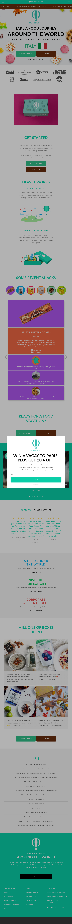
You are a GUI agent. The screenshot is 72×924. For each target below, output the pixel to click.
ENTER (36, 480)
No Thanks (36, 484)
